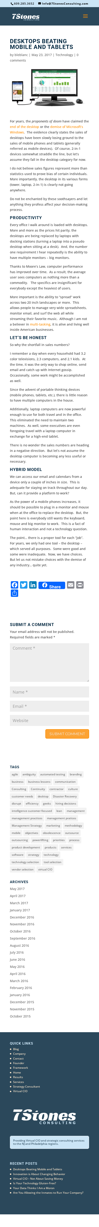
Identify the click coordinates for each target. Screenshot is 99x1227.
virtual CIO (45, 869)
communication (65, 782)
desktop (43, 796)
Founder (18, 1063)
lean (59, 811)
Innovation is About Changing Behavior (39, 1174)
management (76, 811)
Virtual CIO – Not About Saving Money (38, 1179)
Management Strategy (27, 825)
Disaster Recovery (65, 796)
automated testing (52, 774)
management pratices (61, 818)
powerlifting (40, 840)
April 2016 (18, 974)
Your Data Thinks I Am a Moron (34, 1188)
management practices (27, 818)
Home (17, 1072)
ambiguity (29, 774)
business (17, 782)
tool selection (52, 862)
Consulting (19, 789)
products (50, 847)
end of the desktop (24, 127)
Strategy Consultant (26, 1086)
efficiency (32, 803)
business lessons (39, 782)
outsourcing (20, 840)
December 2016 (22, 917)
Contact (18, 1058)
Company (19, 1054)
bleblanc (21, 55)
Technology (64, 55)
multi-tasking (40, 324)
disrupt (16, 803)
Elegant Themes (42, 1220)
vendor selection (23, 869)
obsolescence (52, 833)
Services (18, 1082)
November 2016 (22, 924)
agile (15, 774)
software (17, 855)
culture (73, 789)
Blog (16, 1049)
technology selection (25, 862)
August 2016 (19, 945)
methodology (73, 825)
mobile (16, 833)
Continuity (38, 789)
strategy (33, 855)
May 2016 (17, 966)
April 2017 (18, 896)
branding (76, 774)
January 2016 (20, 995)
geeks (47, 803)
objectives (31, 833)
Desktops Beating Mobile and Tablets (37, 1169)
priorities (59, 840)
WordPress (74, 1220)
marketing (53, 825)
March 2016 (19, 981)
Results (18, 1077)
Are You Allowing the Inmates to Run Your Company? (48, 1193)
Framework (20, 1068)
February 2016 (21, 988)
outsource (72, 833)
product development (26, 847)
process (74, 840)
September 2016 (22, 938)
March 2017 (19, 903)
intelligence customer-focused (32, 811)
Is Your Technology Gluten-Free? (34, 1183)
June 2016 (17, 959)
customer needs (22, 796)
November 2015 (22, 1009)
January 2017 (20, 910)
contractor (57, 789)
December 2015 (22, 1002)
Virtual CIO (20, 1091)
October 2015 (20, 1016)
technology (51, 855)
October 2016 (20, 931)
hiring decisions (65, 803)
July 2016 (17, 952)
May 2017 (17, 889)
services (66, 847)
